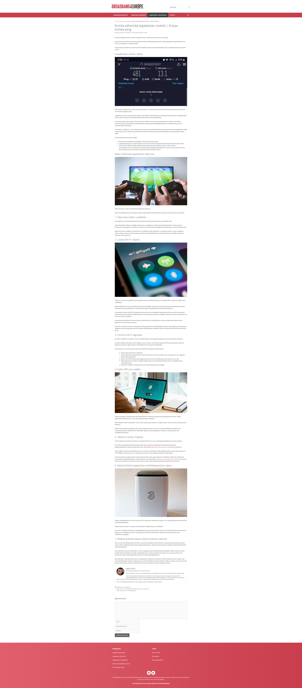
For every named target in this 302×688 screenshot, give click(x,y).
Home (116, 21)
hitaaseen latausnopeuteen (159, 447)
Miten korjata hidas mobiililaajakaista (126, 590)
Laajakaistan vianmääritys (157, 15)
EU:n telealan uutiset (118, 667)
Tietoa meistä (156, 652)
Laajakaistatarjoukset (120, 15)
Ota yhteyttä (155, 656)
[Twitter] (153, 673)
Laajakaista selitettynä (138, 15)
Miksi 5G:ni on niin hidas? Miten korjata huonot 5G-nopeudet (133, 589)
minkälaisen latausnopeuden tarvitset (167, 459)
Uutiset (172, 15)
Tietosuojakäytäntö (157, 660)
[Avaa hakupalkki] (187, 15)
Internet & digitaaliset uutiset (121, 663)
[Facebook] (149, 673)
